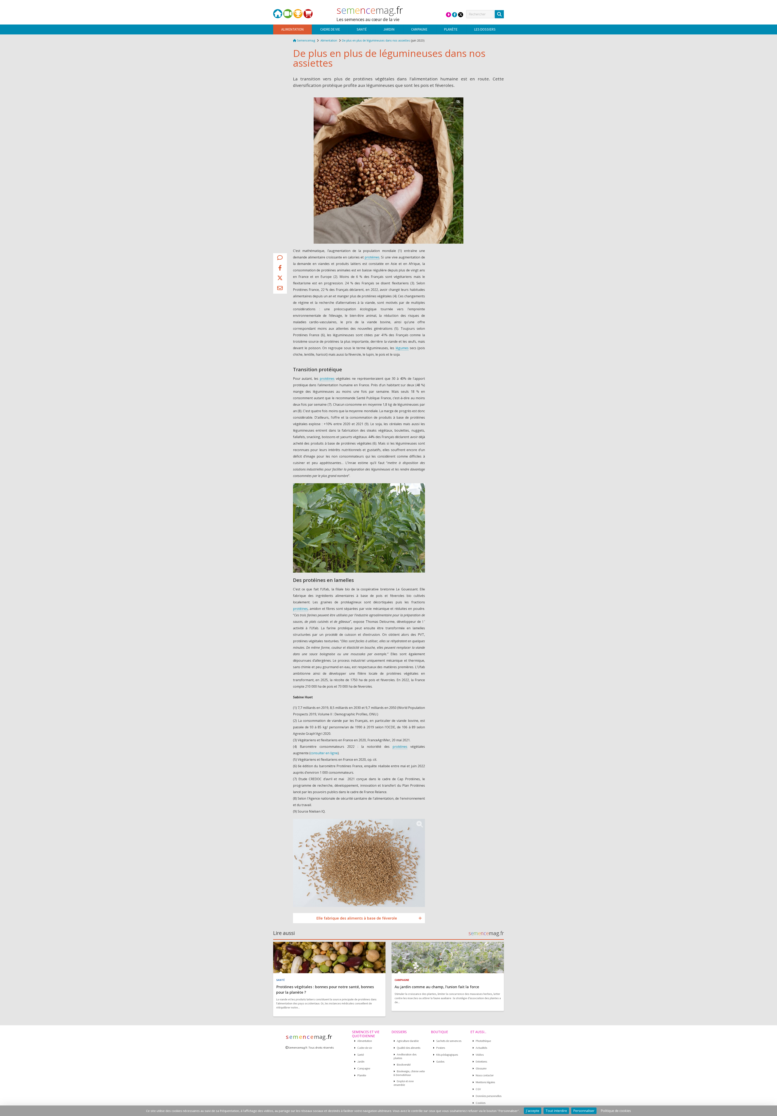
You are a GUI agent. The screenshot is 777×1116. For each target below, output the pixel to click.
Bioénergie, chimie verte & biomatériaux (409, 1073)
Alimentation (329, 40)
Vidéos (480, 1054)
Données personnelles (488, 1096)
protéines (372, 257)
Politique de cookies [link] (616, 1111)
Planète (361, 1075)
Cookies (480, 1103)
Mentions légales (485, 1082)
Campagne (363, 1068)
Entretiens (481, 1061)
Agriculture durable (408, 1041)
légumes (402, 348)
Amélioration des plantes (405, 1056)
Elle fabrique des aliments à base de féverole (356, 918)
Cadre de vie (364, 1048)
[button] (279, 258)
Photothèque (483, 1041)
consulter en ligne (324, 753)
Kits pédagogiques (447, 1054)
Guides (440, 1061)
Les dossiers (485, 29)
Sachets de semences (448, 1041)
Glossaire (481, 1068)
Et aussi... (478, 1032)
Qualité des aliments (408, 1048)
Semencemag (305, 40)
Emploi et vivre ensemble (404, 1083)
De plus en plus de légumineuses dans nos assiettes (376, 40)
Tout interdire (556, 1111)
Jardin (360, 1061)
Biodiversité (404, 1064)
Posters (440, 1048)
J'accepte (532, 1111)
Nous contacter (485, 1075)
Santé (360, 1054)
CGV (478, 1089)
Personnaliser (583, 1111)
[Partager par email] (279, 289)
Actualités (481, 1048)
